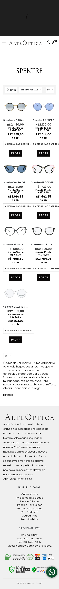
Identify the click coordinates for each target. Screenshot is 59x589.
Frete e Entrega (29, 501)
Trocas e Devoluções (29, 505)
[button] (11, 90)
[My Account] (48, 42)
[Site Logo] (25, 42)
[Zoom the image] (29, 414)
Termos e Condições (29, 508)
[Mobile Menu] (5, 42)
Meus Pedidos (29, 519)
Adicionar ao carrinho (18, 144)
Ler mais (8, 395)
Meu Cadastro (29, 512)
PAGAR (15, 153)
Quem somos (29, 494)
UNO (40, 583)
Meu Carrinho (30, 515)
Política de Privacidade (29, 497)
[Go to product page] (15, 107)
